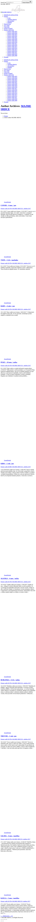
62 (7, 916)
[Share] (3, 919)
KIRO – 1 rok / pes (7, 463)
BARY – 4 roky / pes (8, 306)
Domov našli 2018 (5, 467)
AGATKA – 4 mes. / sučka (10, 578)
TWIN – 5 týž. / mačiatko (9, 260)
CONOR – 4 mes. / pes (8, 205)
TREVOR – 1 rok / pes (8, 736)
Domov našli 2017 (5, 208)
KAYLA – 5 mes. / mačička (10, 898)
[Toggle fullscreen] (4, 919)
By (16, 208)
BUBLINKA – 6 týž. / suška (10, 680)
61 (6, 916)
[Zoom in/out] (6, 919)
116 (12, 916)
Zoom (5, 202)
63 (8, 916)
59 (3, 916)
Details (9, 202)
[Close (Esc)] (1, 919)
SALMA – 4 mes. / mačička (10, 836)
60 (4, 916)
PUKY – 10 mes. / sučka (9, 362)
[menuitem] (11, 15)
